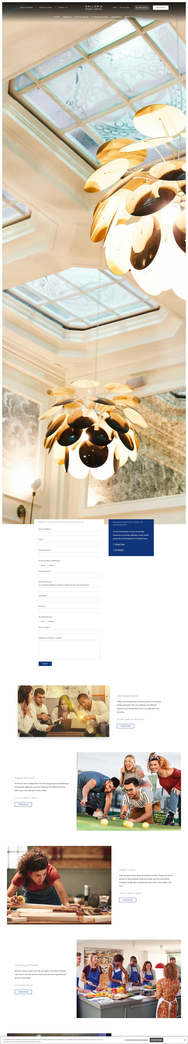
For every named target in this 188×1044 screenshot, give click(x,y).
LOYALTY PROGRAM (26, 7)
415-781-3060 (124, 7)
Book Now (160, 7)
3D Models (119, 550)
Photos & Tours (45, 7)
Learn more (125, 726)
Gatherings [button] (116, 17)
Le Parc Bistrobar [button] (100, 17)
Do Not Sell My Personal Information (136, 1040)
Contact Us (62, 7)
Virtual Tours (120, 544)
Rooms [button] (57, 17)
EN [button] (116, 7)
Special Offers (81, 17)
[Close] (184, 1040)
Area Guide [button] (129, 17)
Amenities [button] (67, 17)
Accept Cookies (156, 1040)
